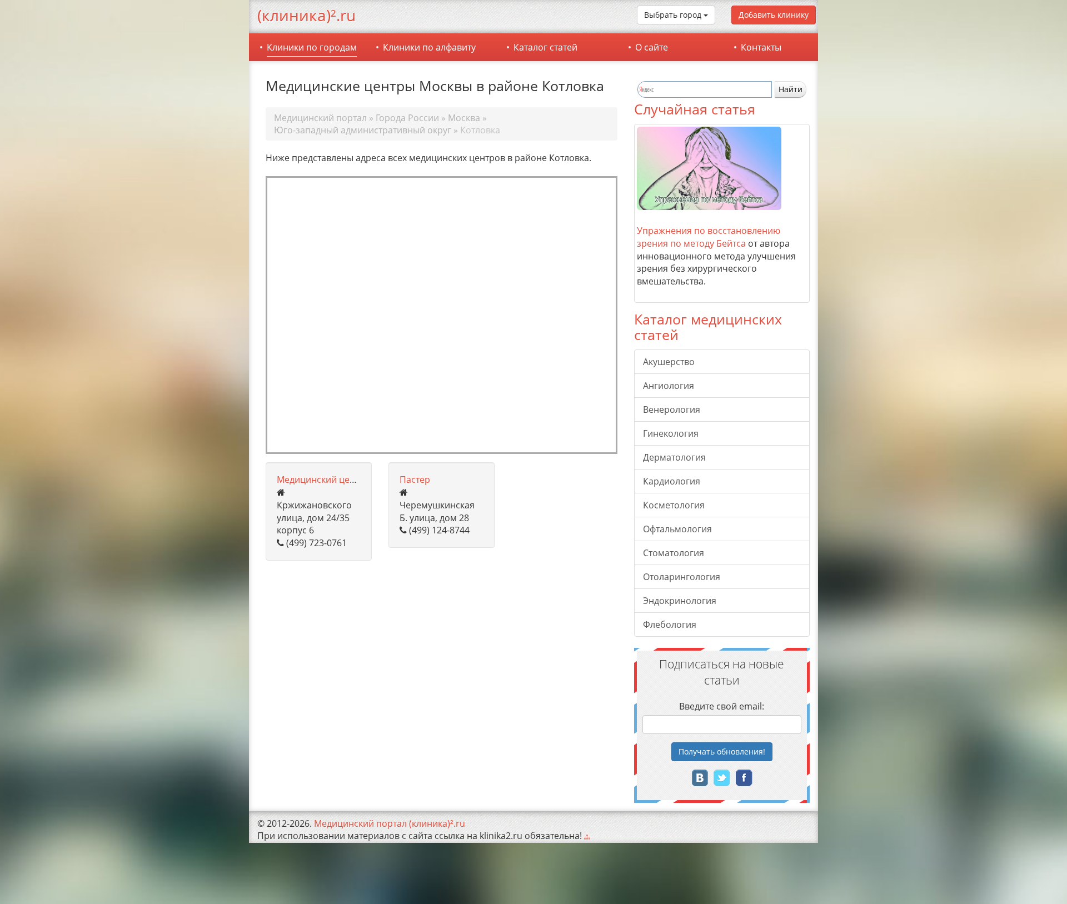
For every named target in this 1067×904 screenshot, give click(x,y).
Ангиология (668, 385)
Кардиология (671, 481)
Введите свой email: (721, 706)
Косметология (674, 505)
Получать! (722, 751)
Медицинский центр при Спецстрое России (371, 479)
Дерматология (674, 457)
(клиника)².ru (306, 15)
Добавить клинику (774, 14)
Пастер (415, 479)
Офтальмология (677, 529)
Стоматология (673, 553)
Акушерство (669, 362)
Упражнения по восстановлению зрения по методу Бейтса (708, 236)
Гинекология (671, 433)
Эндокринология (679, 601)
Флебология (669, 624)
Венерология (671, 409)
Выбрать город (674, 14)
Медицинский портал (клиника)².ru (389, 823)
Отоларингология (681, 577)
